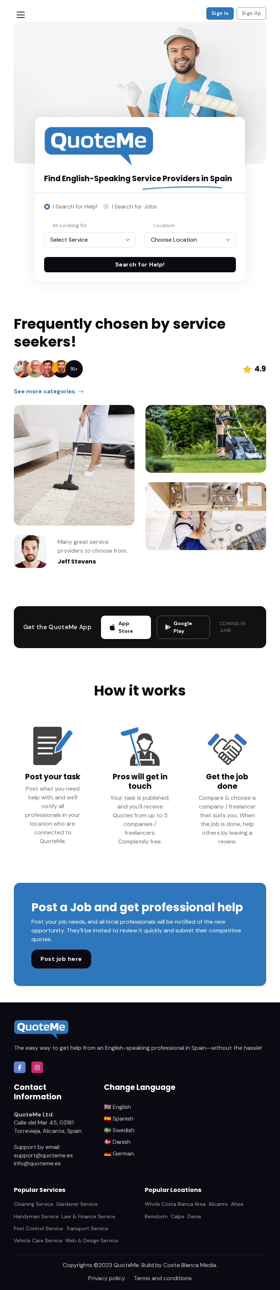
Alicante (218, 1204)
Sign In (220, 13)
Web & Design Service (91, 1240)
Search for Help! (140, 264)
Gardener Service (77, 1204)
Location (164, 225)
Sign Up (251, 13)
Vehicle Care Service (38, 1240)
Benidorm (156, 1216)
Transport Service (87, 1228)
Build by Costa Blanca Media (178, 1265)
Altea (237, 1204)
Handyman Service (36, 1216)
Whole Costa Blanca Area (175, 1204)
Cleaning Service (33, 1204)
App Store (125, 627)
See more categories (44, 391)
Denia (194, 1216)
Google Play (183, 627)
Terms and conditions (163, 1278)
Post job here (61, 959)
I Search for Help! (75, 206)
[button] (20, 1067)
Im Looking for (70, 225)
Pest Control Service (38, 1228)
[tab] (70, 206)
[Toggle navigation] (21, 15)
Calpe (177, 1216)
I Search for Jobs (134, 206)
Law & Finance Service (88, 1216)
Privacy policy (106, 1278)
